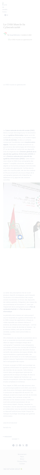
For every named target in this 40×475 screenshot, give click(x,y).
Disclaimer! (30, 6)
